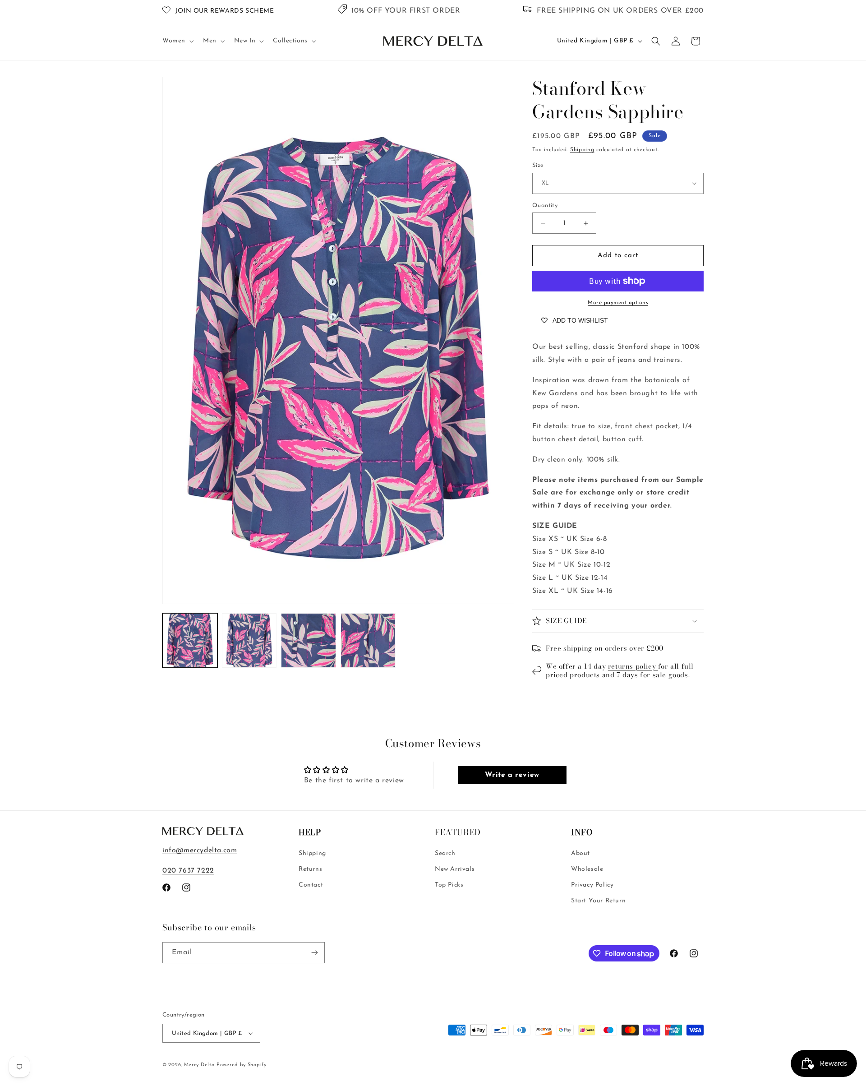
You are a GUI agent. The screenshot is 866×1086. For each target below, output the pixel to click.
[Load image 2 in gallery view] (249, 640)
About (580, 853)
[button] (177, 41)
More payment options (618, 302)
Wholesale (587, 869)
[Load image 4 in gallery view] (368, 640)
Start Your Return (598, 900)
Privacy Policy (592, 885)
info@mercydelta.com (199, 850)
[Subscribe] (314, 952)
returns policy (633, 666)
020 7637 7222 (188, 870)
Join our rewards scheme (224, 11)
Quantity (544, 205)
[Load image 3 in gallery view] (308, 640)
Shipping (582, 150)
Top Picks (449, 885)
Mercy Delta (199, 1065)
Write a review (512, 775)
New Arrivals (454, 869)
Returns (310, 869)
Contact (311, 885)
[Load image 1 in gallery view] (189, 640)
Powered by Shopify (241, 1065)
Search (445, 853)
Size (538, 165)
